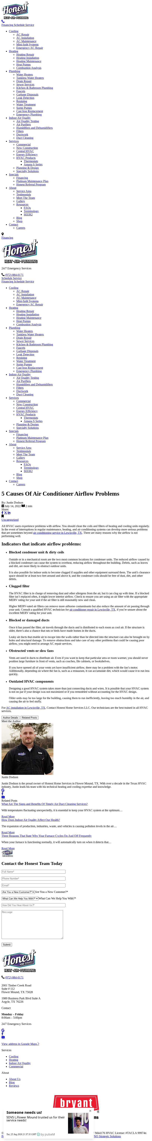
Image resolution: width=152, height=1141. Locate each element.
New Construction (27, 147)
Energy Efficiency (27, 154)
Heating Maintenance (28, 61)
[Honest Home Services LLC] (15, 18)
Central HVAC (25, 151)
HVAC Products (26, 157)
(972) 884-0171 (14, 274)
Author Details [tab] (10, 717)
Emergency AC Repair (29, 47)
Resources (22, 204)
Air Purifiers (23, 124)
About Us (14, 1079)
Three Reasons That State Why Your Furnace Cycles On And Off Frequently (46, 835)
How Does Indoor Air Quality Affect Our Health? (30, 819)
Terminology (31, 211)
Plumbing (14, 71)
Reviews (14, 1085)
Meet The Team (25, 197)
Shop (19, 221)
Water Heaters (24, 74)
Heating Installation (27, 57)
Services (14, 141)
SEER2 (28, 214)
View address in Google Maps (19, 1043)
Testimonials (23, 194)
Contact (13, 224)
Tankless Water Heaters (30, 77)
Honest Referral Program (31, 184)
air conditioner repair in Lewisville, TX (92, 609)
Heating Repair (25, 54)
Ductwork (22, 134)
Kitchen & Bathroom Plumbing (34, 87)
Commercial (23, 144)
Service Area (23, 191)
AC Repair (22, 34)
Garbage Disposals (27, 94)
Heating (13, 51)
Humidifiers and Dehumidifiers (34, 127)
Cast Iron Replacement (29, 111)
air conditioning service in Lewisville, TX (57, 532)
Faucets (20, 91)
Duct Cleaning (24, 137)
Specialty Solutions (27, 171)
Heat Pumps (23, 64)
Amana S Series (33, 164)
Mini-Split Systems (27, 44)
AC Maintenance (26, 41)
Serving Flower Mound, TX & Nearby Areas (31, 234)
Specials (14, 174)
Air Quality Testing (27, 121)
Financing (22, 177)
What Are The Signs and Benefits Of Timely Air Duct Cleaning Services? (44, 804)
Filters (20, 131)
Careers (20, 227)
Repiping (21, 101)
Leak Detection (25, 97)
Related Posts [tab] (29, 717)
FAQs (27, 207)
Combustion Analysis (28, 67)
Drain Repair (24, 81)
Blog (19, 217)
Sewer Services (25, 84)
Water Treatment (26, 104)
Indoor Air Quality (20, 117)
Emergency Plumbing (29, 114)
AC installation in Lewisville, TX (25, 707)
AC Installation (25, 37)
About (12, 187)
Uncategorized (10, 519)
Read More (8, 816)
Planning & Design (27, 167)
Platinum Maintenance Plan (32, 181)
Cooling (13, 31)
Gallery (20, 201)
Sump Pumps (24, 107)
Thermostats (31, 161)
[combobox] (51, 891)
